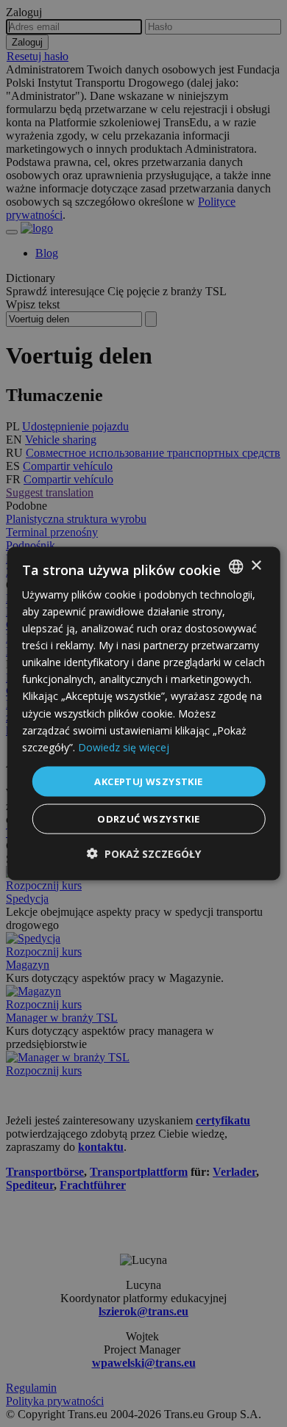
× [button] (255, 565)
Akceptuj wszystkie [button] (148, 780)
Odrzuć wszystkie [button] (148, 819)
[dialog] (143, 713)
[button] (144, 853)
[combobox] (235, 566)
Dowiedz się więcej (123, 747)
